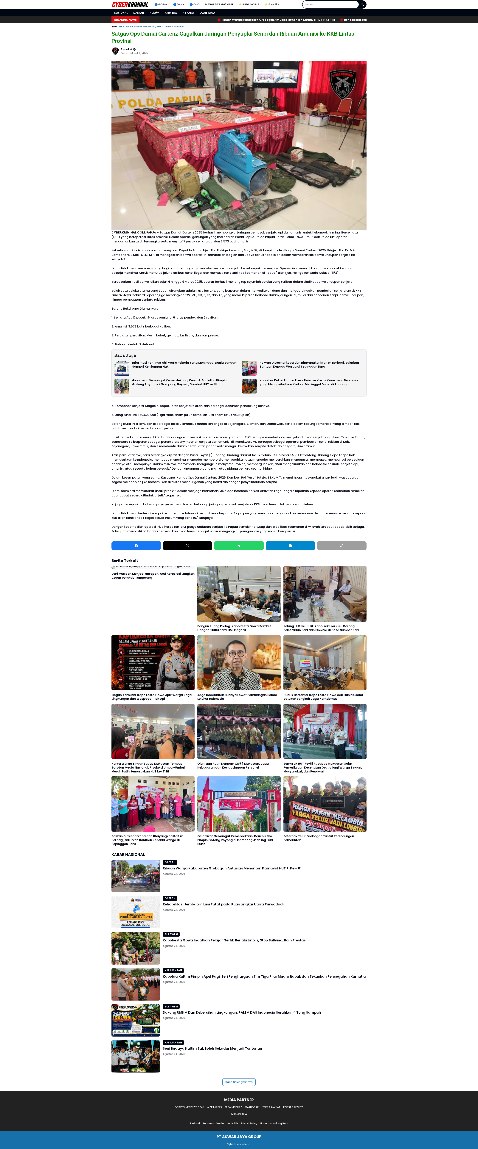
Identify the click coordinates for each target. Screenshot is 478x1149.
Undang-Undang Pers (274, 1123)
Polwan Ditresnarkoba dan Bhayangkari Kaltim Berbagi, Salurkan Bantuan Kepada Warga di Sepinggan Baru (309, 365)
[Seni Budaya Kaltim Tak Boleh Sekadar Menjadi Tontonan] (135, 1056)
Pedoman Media (213, 1123)
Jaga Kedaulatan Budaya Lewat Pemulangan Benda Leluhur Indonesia (237, 697)
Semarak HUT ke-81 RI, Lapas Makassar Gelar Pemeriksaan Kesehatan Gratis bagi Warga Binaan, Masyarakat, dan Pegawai (322, 767)
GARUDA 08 (252, 1107)
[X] (187, 545)
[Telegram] (239, 545)
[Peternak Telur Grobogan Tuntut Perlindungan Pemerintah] (325, 804)
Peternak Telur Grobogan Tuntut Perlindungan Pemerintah (318, 838)
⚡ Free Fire (272, 4)
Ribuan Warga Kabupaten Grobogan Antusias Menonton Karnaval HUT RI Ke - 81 (165, 20)
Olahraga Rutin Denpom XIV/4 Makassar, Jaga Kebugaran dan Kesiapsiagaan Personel (233, 766)
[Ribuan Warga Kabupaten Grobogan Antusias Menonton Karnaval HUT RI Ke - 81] (135, 876)
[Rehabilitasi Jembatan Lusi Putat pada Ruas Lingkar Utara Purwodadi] (135, 912)
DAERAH (138, 13)
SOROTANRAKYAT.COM (189, 1107)
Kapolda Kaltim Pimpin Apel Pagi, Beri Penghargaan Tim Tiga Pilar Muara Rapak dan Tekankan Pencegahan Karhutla (264, 976)
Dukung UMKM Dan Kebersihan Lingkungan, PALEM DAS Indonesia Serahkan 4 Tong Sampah (242, 1012)
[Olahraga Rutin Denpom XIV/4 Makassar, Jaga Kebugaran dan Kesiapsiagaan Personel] (238, 731)
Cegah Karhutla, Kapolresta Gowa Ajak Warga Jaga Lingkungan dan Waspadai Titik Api (151, 697)
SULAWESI (171, 934)
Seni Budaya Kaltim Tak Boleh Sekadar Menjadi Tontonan (212, 1048)
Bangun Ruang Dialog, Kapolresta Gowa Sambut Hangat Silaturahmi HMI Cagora (234, 628)
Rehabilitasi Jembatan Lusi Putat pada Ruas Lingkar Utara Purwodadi (281, 20)
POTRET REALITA (293, 1107)
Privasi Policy (249, 1123)
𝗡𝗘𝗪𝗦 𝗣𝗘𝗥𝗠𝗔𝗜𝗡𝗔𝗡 (219, 4)
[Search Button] (362, 4)
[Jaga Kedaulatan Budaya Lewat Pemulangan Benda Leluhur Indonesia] (238, 662)
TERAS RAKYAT (271, 1107)
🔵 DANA (178, 4)
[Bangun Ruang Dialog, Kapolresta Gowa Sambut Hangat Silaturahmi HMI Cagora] (238, 594)
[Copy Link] (342, 545)
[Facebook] (136, 545)
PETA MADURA (233, 1107)
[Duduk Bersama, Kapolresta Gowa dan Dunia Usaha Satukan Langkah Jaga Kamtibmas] (325, 662)
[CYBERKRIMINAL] (130, 4)
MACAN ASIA (239, 1114)
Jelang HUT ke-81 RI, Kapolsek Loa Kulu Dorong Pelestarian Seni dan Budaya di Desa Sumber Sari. (321, 628)
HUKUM (154, 13)
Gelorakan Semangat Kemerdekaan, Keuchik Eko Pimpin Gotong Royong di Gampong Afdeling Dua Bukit (235, 840)
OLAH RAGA (207, 13)
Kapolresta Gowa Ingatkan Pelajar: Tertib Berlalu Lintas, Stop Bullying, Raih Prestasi (235, 940)
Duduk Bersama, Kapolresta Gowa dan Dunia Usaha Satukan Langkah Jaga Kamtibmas (323, 697)
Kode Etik (232, 1123)
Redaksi (195, 1123)
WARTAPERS (214, 1107)
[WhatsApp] (290, 545)
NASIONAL (121, 13)
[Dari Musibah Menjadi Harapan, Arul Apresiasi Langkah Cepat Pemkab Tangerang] (153, 567)
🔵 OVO (195, 4)
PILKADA (188, 13)
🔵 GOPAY (160, 4)
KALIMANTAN (173, 970)
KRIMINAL (171, 13)
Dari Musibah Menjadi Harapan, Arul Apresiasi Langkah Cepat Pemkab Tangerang (153, 576)
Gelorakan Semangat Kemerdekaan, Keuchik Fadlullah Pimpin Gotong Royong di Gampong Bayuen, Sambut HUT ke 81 (179, 382)
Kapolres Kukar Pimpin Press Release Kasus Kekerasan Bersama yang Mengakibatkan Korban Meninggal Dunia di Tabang (309, 382)
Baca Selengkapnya (239, 1082)
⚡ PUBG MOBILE (249, 4)
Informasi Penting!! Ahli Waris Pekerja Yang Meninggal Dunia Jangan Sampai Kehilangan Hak (184, 365)
